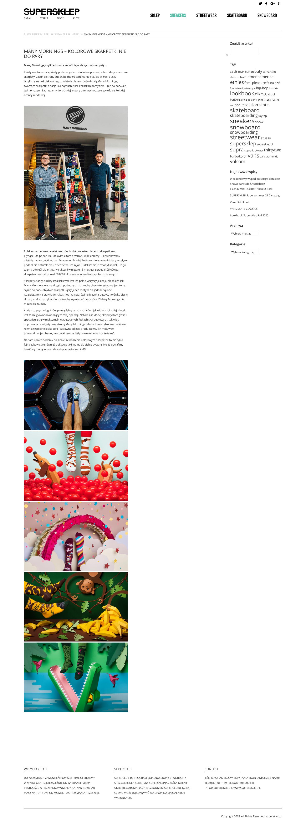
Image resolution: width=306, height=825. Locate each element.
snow (259, 122)
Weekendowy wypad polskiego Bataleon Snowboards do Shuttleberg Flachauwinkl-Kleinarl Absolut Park (255, 184)
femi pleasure (255, 82)
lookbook (242, 93)
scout (239, 105)
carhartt (268, 72)
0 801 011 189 (218, 783)
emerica (266, 76)
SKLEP (155, 15)
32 (231, 72)
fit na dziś (273, 83)
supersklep (243, 143)
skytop (262, 116)
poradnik (252, 99)
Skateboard (237, 15)
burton (249, 72)
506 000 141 (247, 783)
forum (233, 88)
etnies (237, 82)
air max (239, 71)
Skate (60, 18)
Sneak (27, 18)
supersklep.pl (274, 816)
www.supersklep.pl (247, 788)
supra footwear (253, 150)
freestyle (250, 88)
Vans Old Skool (239, 202)
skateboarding (244, 115)
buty (258, 71)
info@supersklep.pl (219, 788)
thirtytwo (272, 150)
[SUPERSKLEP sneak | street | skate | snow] (52, 11)
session (251, 104)
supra (237, 149)
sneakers (242, 121)
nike (259, 94)
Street (44, 18)
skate (264, 104)
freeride (241, 88)
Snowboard (267, 15)
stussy (266, 138)
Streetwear (206, 15)
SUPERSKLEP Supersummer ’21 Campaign (255, 195)
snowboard (245, 127)
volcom (237, 161)
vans (253, 155)
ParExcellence (238, 99)
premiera (264, 99)
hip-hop (262, 88)
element (251, 76)
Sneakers (178, 15)
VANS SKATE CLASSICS (243, 209)
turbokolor (238, 156)
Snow (76, 18)
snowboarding (244, 132)
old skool (269, 94)
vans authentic (269, 156)
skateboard (245, 110)
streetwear (245, 137)
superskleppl (265, 144)
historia (273, 88)
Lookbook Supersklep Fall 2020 (249, 215)
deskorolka (237, 77)
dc (274, 72)
